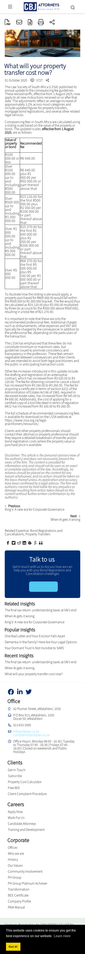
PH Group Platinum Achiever (27, 883)
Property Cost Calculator (25, 782)
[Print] (41, 22)
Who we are (16, 853)
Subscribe (15, 776)
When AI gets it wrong (19, 616)
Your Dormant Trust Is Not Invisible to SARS (34, 648)
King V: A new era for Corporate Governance (34, 622)
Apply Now (15, 811)
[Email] (19, 22)
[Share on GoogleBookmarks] (35, 542)
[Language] (30, 22)
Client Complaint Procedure (27, 794)
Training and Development (26, 829)
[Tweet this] (14, 542)
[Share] (52, 22)
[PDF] (8, 22)
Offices (13, 847)
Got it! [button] (13, 946)
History (13, 859)
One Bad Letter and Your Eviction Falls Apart (35, 636)
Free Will (14, 788)
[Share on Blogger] (30, 542)
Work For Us (16, 817)
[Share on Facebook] (8, 542)
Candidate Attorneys (22, 823)
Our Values (15, 865)
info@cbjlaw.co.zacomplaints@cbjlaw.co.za (31, 733)
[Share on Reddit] (19, 542)
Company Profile (19, 901)
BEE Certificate (18, 895)
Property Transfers (37, 534)
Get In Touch (16, 770)
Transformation (18, 889)
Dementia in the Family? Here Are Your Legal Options (41, 642)
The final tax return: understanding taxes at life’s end (40, 610)
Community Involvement (25, 871)
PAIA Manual (16, 907)
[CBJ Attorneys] (41, 6)
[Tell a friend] (41, 542)
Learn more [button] (62, 936)
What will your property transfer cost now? (34, 674)
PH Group (14, 877)
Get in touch (43, 587)
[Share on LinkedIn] (24, 542)
